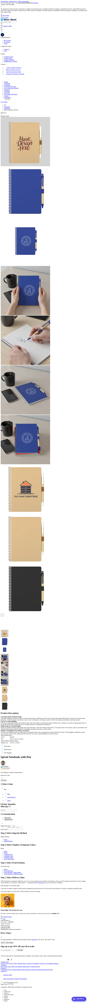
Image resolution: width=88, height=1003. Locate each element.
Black (9, 800)
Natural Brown (11, 797)
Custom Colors (8, 58)
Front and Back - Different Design (13, 874)
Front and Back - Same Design (12, 872)
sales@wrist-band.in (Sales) (13, 72)
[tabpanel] (44, 823)
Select (5, 839)
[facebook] (2, 79)
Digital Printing (8, 841)
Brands (6, 82)
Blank (5, 853)
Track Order (11, 966)
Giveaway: (7, 922)
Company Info (5, 962)
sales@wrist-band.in (8, 978)
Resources (3, 968)
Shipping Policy (22, 963)
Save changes (9, 942)
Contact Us (42, 963)
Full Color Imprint (9, 859)
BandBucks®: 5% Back (10, 61)
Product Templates (9, 60)
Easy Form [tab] (7, 817)
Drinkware (7, 89)
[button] (44, 32)
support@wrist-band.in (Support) (15, 74)
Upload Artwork (8, 56)
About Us (6, 49)
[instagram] (6, 79)
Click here (41, 882)
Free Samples (18, 966)
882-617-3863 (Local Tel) (13, 70)
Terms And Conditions (33, 963)
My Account (7, 40)
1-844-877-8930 (7, 917)
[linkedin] (8, 960)
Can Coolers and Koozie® (11, 88)
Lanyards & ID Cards (10, 86)
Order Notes (4, 829)
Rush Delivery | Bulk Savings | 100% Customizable (15, 1)
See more (3, 780)
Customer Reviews (6, 969)
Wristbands (7, 85)
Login (5, 43)
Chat (4, 919)
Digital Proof (4, 826)
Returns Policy (26, 966)
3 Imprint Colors (8, 857)
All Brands (7, 83)
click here (34, 939)
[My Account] (1, 28)
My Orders (7, 42)
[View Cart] (1, 30)
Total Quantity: (5, 920)
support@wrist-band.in (20, 978)
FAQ (5, 51)
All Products (7, 97)
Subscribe (20, 950)
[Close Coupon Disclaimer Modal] (1, 6)
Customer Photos (16, 969)
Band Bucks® (46, 969)
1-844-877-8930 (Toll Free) (13, 67)
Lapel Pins (7, 93)
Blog (51, 969)
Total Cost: (5, 924)
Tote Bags (7, 91)
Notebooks (7, 107)
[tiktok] (10, 79)
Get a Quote (4, 102)
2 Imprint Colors (8, 856)
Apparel (6, 96)
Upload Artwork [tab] (8, 819)
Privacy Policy (13, 963)
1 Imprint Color (8, 854)
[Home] (5, 105)
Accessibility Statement (52, 963)
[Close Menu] (2, 36)
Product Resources (26, 969)
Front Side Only (8, 871)
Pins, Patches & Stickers (10, 94)
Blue (8, 794)
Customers (3, 965)
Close (2, 942)
